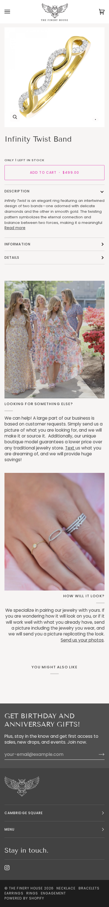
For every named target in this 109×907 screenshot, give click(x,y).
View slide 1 (95, 119)
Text (70, 448)
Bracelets (89, 888)
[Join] (97, 754)
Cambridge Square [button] (23, 813)
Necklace (66, 888)
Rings (32, 893)
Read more (14, 228)
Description (17, 191)
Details (12, 257)
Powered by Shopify (24, 898)
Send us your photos (82, 640)
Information (17, 244)
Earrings (13, 893)
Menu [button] (9, 829)
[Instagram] (7, 867)
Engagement (53, 893)
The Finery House (26, 888)
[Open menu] (12, 11)
